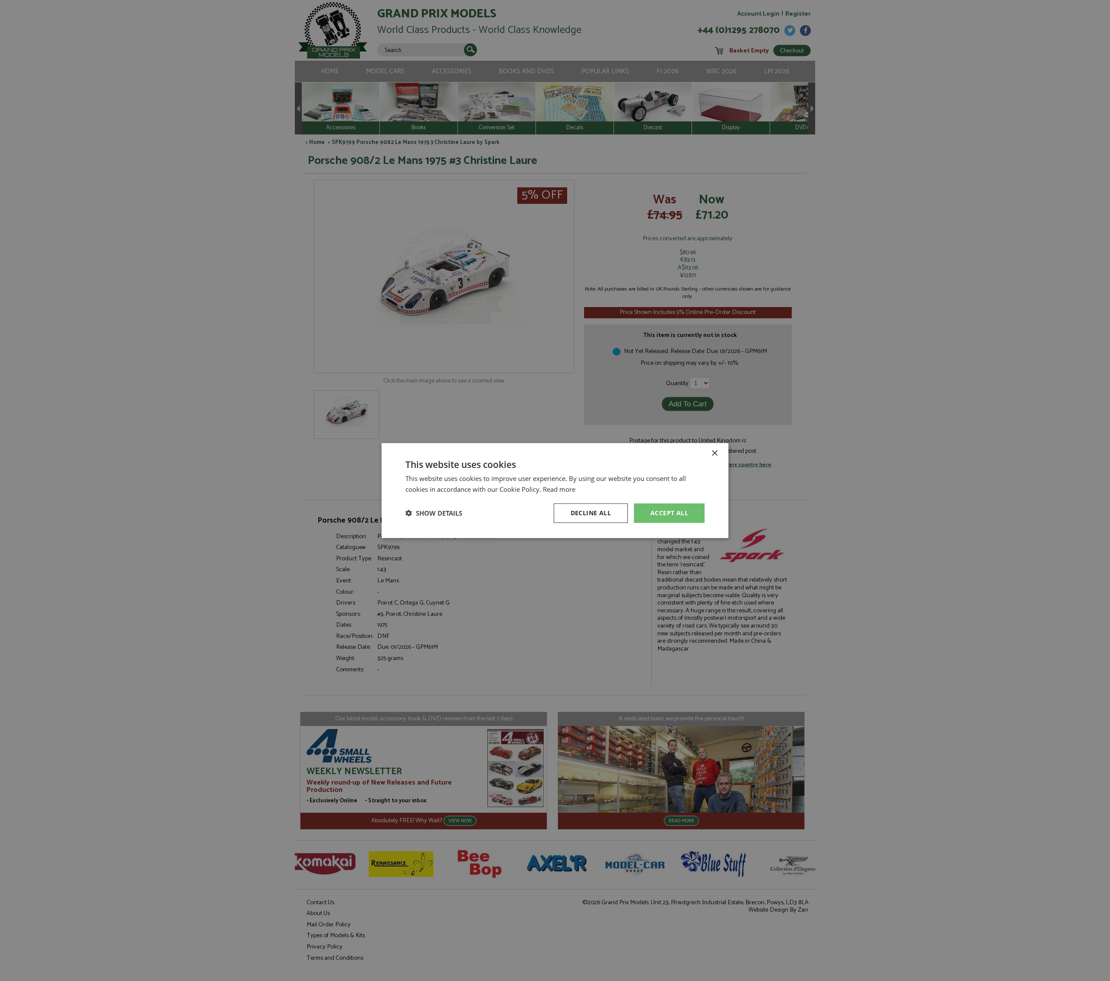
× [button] (714, 453)
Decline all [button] (591, 513)
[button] (433, 513)
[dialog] (555, 490)
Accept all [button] (669, 513)
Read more (559, 489)
